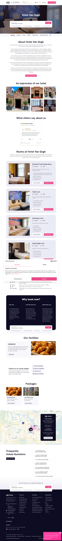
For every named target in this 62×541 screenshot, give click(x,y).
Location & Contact (44, 35)
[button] (30, 430)
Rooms (24, 35)
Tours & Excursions (48, 500)
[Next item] (29, 174)
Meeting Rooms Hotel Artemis (37, 508)
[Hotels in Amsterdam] (8, 3)
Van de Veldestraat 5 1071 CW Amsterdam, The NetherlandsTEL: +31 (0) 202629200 (12, 506)
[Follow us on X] (11, 517)
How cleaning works (48, 507)
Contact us (47, 511)
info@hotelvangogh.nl (48, 430)
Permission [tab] (17, 264)
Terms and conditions (36, 505)
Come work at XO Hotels (36, 512)
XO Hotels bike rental (49, 499)
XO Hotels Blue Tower (23, 500)
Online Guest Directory (36, 502)
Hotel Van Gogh (22, 512)
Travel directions (35, 499)
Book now (13, 35)
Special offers (35, 35)
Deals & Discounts (48, 497)
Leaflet (48, 443)
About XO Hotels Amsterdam (37, 497)
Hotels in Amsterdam (12, 534)
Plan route (48, 425)
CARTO (60, 443)
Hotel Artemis (21, 508)
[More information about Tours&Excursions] (31, 396)
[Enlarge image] (18, 99)
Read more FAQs (10, 458)
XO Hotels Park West (22, 507)
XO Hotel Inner (21, 497)
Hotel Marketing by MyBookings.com (12, 538)
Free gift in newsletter (49, 505)
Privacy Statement (15, 273)
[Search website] (39, 3)
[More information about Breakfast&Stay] (14, 396)
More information (11, 403)
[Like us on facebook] (6, 517)
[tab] (19, 234)
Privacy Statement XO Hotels (37, 507)
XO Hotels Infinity (22, 505)
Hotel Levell (21, 510)
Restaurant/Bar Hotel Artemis (37, 510)
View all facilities (36, 182)
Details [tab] (44, 264)
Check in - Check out (14, 326)
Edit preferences (18, 279)
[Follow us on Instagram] (8, 517)
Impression (19, 35)
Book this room (48, 182)
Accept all (44, 279)
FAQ (50, 35)
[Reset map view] (2, 416)
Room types (34, 500)
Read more (11, 354)
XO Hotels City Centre (23, 502)
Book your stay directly (31, 75)
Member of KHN (28, 536)
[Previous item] (10, 174)
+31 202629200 (48, 428)
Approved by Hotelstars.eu (36, 536)
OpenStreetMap (52, 443)
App (46, 502)
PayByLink (22, 527)
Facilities (29, 35)
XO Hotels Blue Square (23, 499)
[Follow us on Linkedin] (13, 517)
